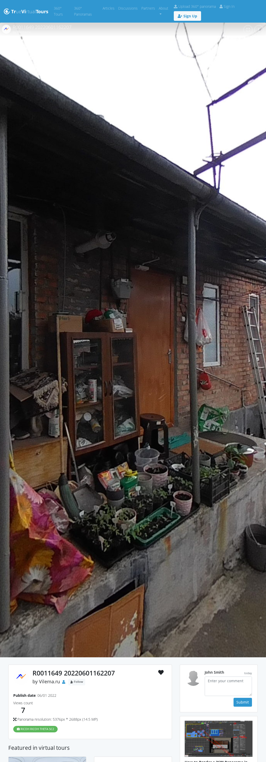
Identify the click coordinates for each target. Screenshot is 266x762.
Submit (242, 702)
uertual (29, 11)
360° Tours (63, 11)
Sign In (229, 6)
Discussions (128, 8)
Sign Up (189, 16)
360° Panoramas (87, 11)
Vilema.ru (49, 681)
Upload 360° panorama (196, 6)
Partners (149, 8)
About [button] (163, 8)
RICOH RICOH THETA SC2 (37, 729)
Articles (109, 8)
